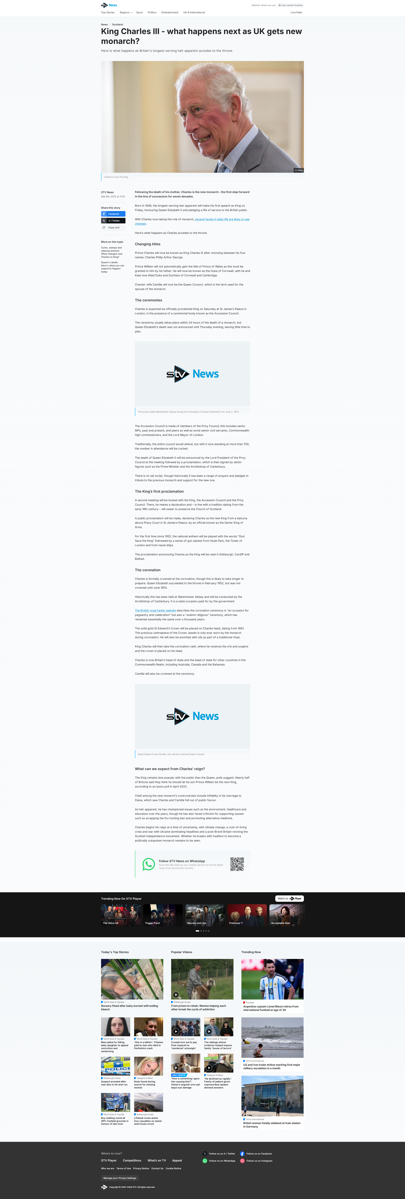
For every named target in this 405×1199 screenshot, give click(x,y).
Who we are (107, 1168)
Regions (125, 12)
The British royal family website (155, 610)
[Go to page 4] (206, 931)
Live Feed (296, 12)
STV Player (109, 1160)
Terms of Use (123, 1168)
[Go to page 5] (208, 931)
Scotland (117, 24)
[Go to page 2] (201, 931)
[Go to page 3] (203, 931)
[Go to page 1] (197, 931)
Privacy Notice (141, 1168)
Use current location (292, 5)
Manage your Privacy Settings (119, 1178)
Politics (152, 12)
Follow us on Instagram (259, 1160)
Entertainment (170, 12)
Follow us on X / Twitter (222, 1153)
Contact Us (157, 1168)
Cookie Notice (173, 1168)
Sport (139, 12)
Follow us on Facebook (259, 1153)
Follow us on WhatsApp (222, 1160)
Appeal (177, 1160)
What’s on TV (157, 1160)
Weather (256, 5)
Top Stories (108, 12)
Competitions (132, 1160)
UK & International (194, 12)
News (104, 24)
